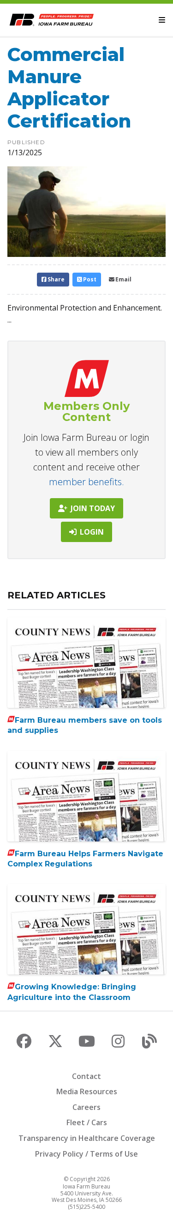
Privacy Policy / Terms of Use (86, 1154)
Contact (86, 1076)
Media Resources (86, 1091)
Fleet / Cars (86, 1122)
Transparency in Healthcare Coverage (86, 1138)
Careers (86, 1107)
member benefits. (86, 481)
